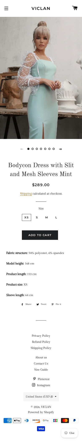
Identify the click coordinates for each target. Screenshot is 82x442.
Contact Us (41, 363)
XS (26, 217)
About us (41, 357)
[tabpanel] (41, 77)
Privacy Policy (41, 336)
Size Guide (41, 369)
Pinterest (43, 379)
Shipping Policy (41, 348)
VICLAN (41, 8)
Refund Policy (41, 342)
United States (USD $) (39, 396)
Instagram (43, 385)
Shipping (26, 193)
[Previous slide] (21, 149)
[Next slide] (60, 149)
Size (41, 208)
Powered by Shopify (41, 412)
